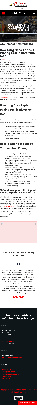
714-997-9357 (24, 13)
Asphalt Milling (6, 376)
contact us (4, 214)
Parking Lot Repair (8, 372)
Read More (18, 296)
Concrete (5, 381)
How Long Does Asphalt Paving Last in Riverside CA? (17, 53)
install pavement (10, 206)
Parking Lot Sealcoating (10, 374)
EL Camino (6, 60)
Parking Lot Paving (8, 369)
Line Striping (5, 378)
